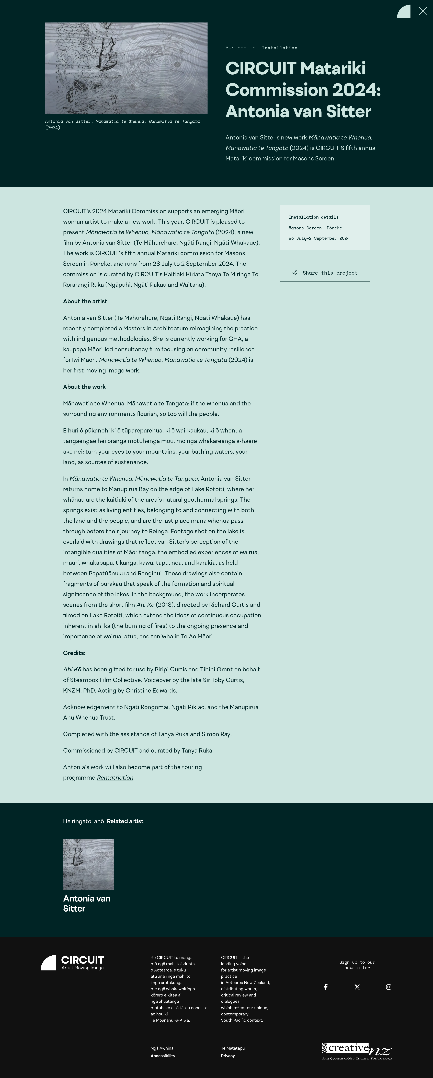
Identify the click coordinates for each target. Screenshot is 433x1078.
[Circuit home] (76, 963)
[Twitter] (357, 987)
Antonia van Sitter (88, 876)
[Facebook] (325, 987)
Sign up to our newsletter (357, 965)
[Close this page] (423, 11)
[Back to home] (404, 11)
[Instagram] (388, 987)
